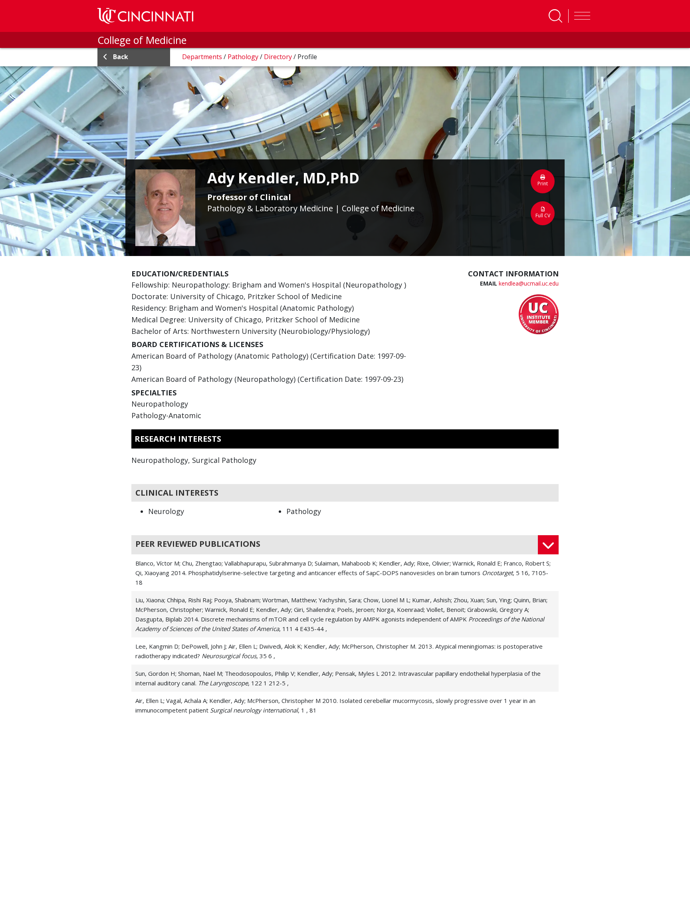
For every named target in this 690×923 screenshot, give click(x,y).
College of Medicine (141, 40)
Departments (203, 56)
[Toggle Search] (555, 16)
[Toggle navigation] (580, 16)
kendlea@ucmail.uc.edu (529, 283)
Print (542, 183)
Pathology (244, 56)
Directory (278, 56)
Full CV (542, 215)
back (120, 56)
